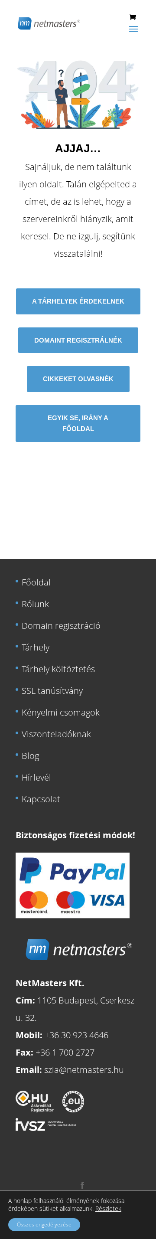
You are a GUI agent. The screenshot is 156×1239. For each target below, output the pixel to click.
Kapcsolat (41, 799)
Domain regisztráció (61, 625)
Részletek (108, 1209)
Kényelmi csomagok (61, 712)
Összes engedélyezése (44, 1224)
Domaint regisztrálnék (78, 340)
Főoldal (36, 582)
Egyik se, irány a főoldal (78, 423)
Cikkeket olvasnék (78, 378)
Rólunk (35, 604)
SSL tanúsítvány (52, 690)
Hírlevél (36, 777)
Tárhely (35, 647)
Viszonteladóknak (56, 734)
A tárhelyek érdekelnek (78, 301)
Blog (30, 756)
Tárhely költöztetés (58, 669)
